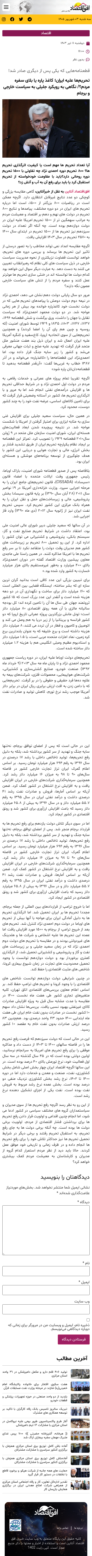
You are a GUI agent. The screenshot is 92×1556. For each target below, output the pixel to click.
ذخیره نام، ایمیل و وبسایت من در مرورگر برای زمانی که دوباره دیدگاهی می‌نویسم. (49, 1327)
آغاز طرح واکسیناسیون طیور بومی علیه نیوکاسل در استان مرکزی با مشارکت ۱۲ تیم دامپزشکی (34, 1423)
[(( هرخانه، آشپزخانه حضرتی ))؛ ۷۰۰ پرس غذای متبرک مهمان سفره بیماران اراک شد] (80, 1436)
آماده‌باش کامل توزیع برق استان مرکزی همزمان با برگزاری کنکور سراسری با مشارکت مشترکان (34, 1460)
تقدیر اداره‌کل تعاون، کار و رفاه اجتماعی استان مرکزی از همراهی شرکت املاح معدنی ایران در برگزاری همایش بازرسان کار (34, 1485)
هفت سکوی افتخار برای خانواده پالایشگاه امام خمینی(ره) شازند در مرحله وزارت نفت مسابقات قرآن (34, 1386)
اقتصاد (46, 33)
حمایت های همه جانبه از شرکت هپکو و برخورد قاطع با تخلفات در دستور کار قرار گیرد (34, 1472)
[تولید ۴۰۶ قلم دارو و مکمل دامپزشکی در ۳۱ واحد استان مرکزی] (80, 1374)
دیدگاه (83, 1202)
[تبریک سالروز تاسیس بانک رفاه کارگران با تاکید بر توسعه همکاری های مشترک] (80, 1411)
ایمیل (84, 1282)
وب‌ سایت (82, 1301)
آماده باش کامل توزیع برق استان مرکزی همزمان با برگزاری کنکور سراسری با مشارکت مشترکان (34, 1448)
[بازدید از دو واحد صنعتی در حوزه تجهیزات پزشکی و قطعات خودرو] (80, 1399)
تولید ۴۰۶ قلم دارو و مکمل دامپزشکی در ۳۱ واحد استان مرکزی (34, 1374)
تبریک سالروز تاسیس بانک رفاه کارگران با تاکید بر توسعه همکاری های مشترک (34, 1411)
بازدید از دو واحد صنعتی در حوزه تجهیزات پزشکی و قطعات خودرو (34, 1398)
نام (86, 1263)
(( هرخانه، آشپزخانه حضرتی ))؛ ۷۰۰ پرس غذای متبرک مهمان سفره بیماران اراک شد (34, 1435)
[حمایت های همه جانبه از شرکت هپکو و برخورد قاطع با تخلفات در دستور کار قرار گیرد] (80, 1473)
